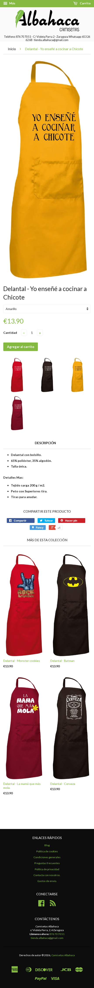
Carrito (85, 3)
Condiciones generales (47, 857)
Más (12, 3)
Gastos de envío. (47, 881)
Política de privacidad (47, 869)
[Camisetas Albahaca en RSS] (53, 904)
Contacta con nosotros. (47, 875)
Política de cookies (47, 851)
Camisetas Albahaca (63, 955)
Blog (47, 845)
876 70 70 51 (56, 934)
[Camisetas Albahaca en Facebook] (41, 904)
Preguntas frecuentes (47, 863)
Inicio (12, 49)
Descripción (45, 443)
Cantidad (10, 332)
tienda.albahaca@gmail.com (47, 938)
